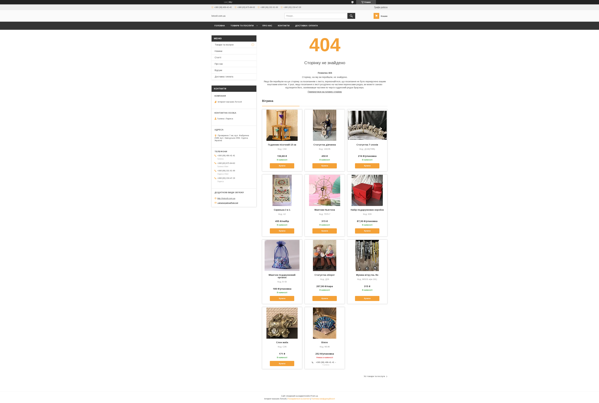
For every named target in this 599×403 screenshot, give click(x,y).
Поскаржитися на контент (298, 399)
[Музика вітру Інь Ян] (367, 255)
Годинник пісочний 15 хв (282, 144)
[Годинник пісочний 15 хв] (282, 125)
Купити (282, 166)
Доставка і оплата (306, 25)
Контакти (284, 25)
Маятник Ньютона (324, 210)
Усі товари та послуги (374, 376)
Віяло (324, 342)
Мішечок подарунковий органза (282, 276)
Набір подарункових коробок (367, 210)
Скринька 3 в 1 (282, 210)
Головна (219, 25)
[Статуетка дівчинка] (325, 125)
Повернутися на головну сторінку (325, 92)
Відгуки (218, 70)
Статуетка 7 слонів (367, 144)
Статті (218, 57)
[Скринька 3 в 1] (282, 190)
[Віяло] (325, 322)
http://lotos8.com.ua (226, 198)
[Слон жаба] (282, 322)
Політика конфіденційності (323, 399)
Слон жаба (282, 342)
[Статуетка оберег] (325, 255)
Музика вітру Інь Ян (367, 275)
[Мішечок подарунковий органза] (282, 255)
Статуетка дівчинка (324, 144)
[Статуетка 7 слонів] (367, 125)
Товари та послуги (242, 25)
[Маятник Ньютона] (325, 190)
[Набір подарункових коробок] (367, 190)
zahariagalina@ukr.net (227, 203)
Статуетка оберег (324, 275)
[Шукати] (351, 16)
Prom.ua (314, 396)
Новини (218, 51)
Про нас (267, 25)
